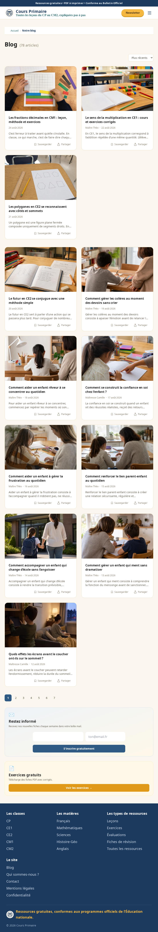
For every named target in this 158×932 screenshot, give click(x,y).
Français (63, 821)
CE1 (9, 828)
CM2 (9, 848)
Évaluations (116, 834)
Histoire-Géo (67, 841)
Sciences (64, 834)
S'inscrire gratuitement (79, 748)
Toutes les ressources (124, 848)
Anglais (63, 848)
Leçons (112, 821)
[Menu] (149, 13)
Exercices (114, 828)
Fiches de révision (121, 841)
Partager (66, 144)
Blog (10, 867)
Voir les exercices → (79, 788)
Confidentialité (18, 895)
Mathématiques (69, 828)
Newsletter (133, 12)
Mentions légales (20, 888)
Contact (12, 881)
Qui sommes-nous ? (22, 874)
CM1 (9, 841)
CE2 (9, 834)
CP (8, 821)
